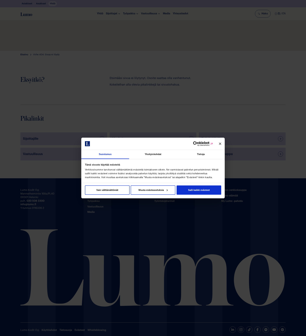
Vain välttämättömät (107, 190)
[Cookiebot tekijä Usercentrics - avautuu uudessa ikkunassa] (199, 143)
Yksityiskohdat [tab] (153, 154)
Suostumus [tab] (105, 154)
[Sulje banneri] (220, 144)
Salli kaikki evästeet (199, 190)
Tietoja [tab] (201, 154)
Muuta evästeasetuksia (151, 190)
